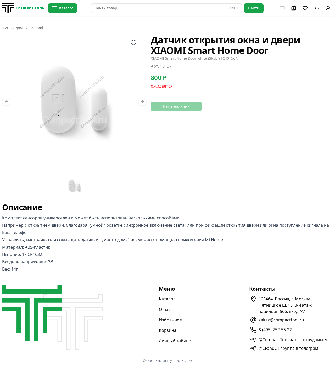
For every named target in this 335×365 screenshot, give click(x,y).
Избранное (170, 320)
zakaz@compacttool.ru (281, 320)
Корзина (167, 330)
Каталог (167, 299)
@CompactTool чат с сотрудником (293, 340)
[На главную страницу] (23, 8)
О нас (164, 309)
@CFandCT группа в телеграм (288, 348)
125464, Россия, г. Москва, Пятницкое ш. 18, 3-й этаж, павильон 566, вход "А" (286, 305)
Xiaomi (37, 27)
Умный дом (12, 27)
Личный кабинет (176, 341)
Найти (253, 7)
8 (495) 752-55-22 (275, 330)
